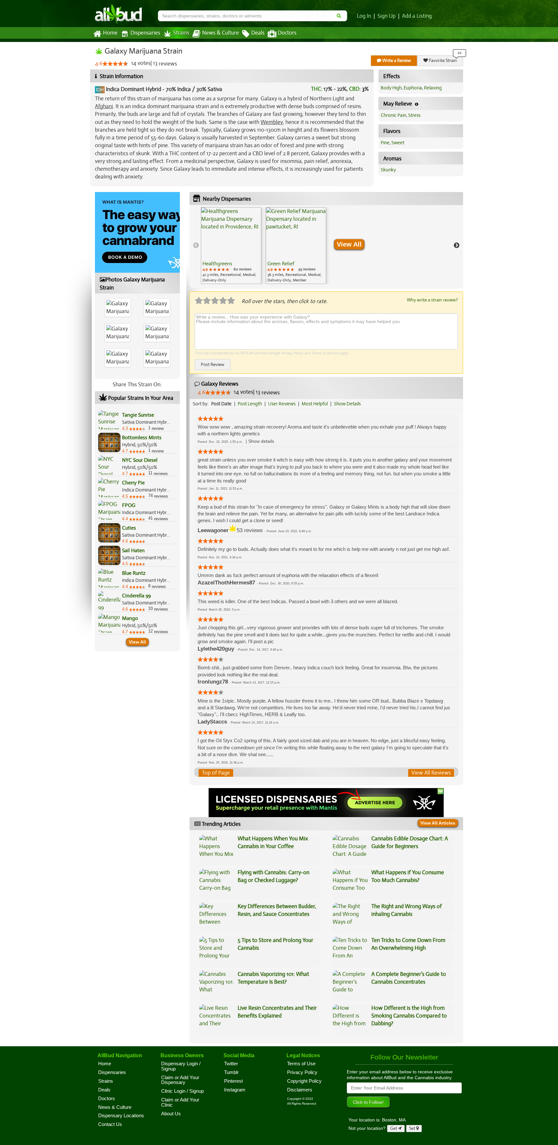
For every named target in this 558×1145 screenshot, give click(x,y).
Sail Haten (133, 550)
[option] (231, 245)
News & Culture (220, 33)
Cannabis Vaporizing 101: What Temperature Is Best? (273, 978)
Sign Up (386, 16)
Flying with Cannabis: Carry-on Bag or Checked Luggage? (273, 876)
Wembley (272, 122)
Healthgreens (217, 263)
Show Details (347, 404)
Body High (391, 88)
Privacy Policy (292, 353)
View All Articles (437, 823)
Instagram (234, 1089)
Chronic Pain (393, 115)
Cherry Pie (133, 483)
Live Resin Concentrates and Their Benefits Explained (277, 1012)
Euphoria (413, 88)
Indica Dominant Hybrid (133, 89)
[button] (261, 441)
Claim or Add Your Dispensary (180, 1080)
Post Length (250, 404)
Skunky (388, 170)
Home (110, 33)
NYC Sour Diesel (140, 460)
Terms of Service (324, 353)
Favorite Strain (442, 60)
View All (137, 641)
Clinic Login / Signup (182, 1091)
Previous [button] (196, 245)
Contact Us (110, 1124)
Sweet (397, 143)
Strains (181, 33)
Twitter (231, 1063)
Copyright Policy (304, 1081)
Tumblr (231, 1072)
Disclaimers (299, 1089)
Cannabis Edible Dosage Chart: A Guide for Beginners (409, 842)
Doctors (287, 33)
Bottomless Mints (141, 437)
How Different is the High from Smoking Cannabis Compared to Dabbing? (409, 1016)
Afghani (104, 106)
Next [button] (456, 245)
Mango (130, 618)
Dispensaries (145, 33)
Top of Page (216, 772)
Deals (257, 33)
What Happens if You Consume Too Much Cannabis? (407, 876)
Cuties (129, 528)
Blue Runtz (133, 573)
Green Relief (280, 263)
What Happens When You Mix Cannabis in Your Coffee (273, 842)
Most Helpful (315, 404)
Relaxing (433, 88)
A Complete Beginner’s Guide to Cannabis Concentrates (408, 978)
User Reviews (281, 404)
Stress (414, 115)
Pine (385, 143)
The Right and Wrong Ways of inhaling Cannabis (406, 910)
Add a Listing (417, 16)
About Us (171, 1113)
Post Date (221, 404)
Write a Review (396, 60)
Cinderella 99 (136, 596)
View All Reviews (431, 772)
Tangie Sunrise (138, 415)
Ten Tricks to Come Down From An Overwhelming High (408, 944)
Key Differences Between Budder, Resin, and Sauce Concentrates (277, 910)
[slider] (115, 63)
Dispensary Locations (121, 1115)
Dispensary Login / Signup (181, 1066)
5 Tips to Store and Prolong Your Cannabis (275, 944)
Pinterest (233, 1081)
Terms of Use (301, 1063)
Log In (364, 16)
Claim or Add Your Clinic (180, 1102)
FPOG (128, 505)
